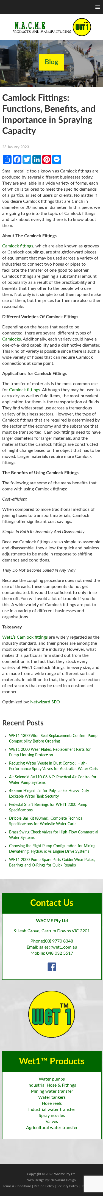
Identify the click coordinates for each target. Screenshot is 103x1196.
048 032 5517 (59, 953)
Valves (52, 1121)
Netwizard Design (63, 1180)
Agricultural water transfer (52, 1127)
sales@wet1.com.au (58, 947)
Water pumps (52, 1079)
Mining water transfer (52, 1091)
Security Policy (67, 1186)
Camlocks (11, 339)
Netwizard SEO (45, 702)
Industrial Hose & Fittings (51, 1085)
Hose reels (52, 1103)
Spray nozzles (52, 1115)
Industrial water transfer (51, 1109)
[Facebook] (52, 966)
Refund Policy (44, 1186)
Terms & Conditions (17, 1186)
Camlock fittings (17, 246)
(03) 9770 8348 (58, 941)
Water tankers (52, 1097)
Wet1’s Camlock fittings (25, 637)
